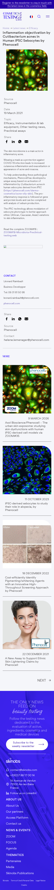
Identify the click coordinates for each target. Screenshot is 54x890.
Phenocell (10, 103)
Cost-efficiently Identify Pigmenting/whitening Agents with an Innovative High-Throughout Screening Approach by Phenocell (26, 584)
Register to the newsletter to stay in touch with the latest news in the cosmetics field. (27, 4)
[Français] (31, 16)
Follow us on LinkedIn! (23, 793)
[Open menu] (47, 16)
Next (41, 680)
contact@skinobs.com (23, 769)
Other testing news (32, 127)
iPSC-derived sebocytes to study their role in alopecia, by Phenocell (26, 507)
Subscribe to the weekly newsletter (23, 744)
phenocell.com (12, 303)
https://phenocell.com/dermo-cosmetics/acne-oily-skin (21, 192)
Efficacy (9, 123)
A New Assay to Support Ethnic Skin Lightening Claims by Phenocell (25, 662)
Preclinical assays (15, 130)
